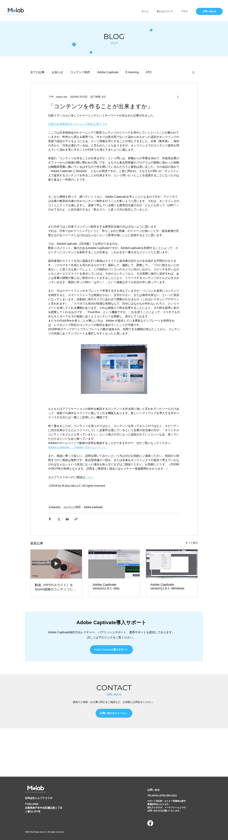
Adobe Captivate (107, 72)
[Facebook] (150, 823)
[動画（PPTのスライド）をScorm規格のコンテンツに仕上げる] (56, 564)
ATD (149, 72)
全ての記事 (37, 72)
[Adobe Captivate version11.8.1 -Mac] (114, 564)
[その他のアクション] (178, 97)
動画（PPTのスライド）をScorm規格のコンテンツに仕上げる (55, 587)
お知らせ (57, 72)
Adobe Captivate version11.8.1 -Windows (167, 586)
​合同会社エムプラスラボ (38, 798)
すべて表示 (191, 542)
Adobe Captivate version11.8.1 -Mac (106, 586)
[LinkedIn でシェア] (67, 519)
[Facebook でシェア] (49, 519)
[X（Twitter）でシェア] (58, 519)
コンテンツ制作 (80, 72)
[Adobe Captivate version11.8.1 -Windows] (172, 564)
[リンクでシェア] (76, 519)
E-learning (132, 72)
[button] (193, 72)
